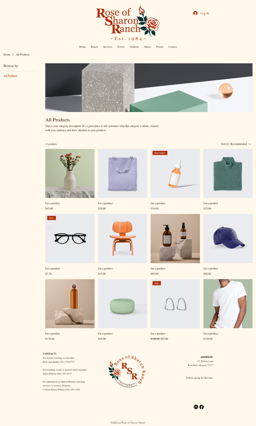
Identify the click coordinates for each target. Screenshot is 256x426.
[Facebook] (201, 407)
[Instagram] (196, 407)
